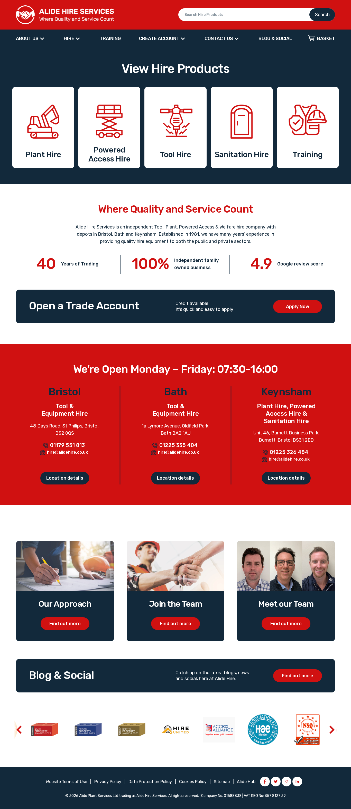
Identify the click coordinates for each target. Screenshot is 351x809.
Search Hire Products (256, 14)
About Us (27, 38)
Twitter (276, 781)
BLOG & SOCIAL (275, 38)
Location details (64, 478)
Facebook (265, 781)
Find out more (65, 623)
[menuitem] (31, 39)
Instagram (286, 781)
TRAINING (110, 38)
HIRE (69, 38)
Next (332, 730)
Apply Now (297, 306)
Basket (326, 38)
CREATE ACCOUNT (159, 38)
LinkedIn (297, 781)
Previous (19, 730)
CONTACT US (219, 38)
